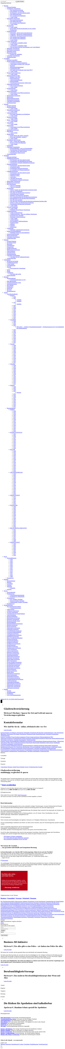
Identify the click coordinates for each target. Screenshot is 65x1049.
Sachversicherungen (12, 675)
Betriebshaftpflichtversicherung (15, 623)
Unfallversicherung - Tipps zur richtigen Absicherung (23, 214)
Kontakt (6, 689)
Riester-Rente (10, 134)
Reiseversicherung (11, 669)
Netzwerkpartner (11, 275)
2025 (14, 298)
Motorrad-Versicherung (13, 652)
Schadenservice (11, 598)
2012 (14, 317)
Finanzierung (10, 247)
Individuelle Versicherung (13, 18)
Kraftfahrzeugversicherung (13, 643)
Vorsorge (6, 104)
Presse (5, 556)
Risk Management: (6, 1017)
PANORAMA (14, 505)
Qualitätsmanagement (12, 262)
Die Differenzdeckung (15, 14)
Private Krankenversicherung (14, 61)
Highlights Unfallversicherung (17, 217)
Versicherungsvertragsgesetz (17, 595)
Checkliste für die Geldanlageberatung (19, 257)
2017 (14, 309)
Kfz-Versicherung (11, 184)
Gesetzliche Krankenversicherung (18, 63)
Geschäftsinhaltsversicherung (14, 630)
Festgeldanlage (10, 245)
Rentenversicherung (12, 117)
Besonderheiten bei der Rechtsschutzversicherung (22, 198)
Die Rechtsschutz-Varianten (17, 194)
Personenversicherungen (13, 653)
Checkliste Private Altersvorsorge (18, 151)
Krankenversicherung (12, 646)
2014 (14, 314)
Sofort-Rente (10, 122)
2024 (14, 302)
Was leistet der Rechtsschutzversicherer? (20, 192)
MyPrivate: (4, 1024)
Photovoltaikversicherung (13, 659)
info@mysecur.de (19, 699)
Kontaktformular (11, 692)
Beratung (6, 277)
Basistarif (12, 65)
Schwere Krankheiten (12, 207)
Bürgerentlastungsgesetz (13, 98)
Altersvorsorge (10, 609)
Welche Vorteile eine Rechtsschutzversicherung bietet (23, 190)
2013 (14, 315)
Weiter (2, 922)
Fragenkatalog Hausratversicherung (19, 168)
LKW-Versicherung (12, 649)
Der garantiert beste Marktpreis (18, 15)
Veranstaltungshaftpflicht (13, 682)
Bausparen (9, 244)
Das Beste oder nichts (15, 274)
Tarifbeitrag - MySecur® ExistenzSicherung (21, 35)
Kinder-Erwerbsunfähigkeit (14, 231)
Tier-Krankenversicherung (13, 678)
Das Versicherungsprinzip (16, 10)
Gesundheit (7, 58)
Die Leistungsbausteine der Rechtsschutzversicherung (23, 197)
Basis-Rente (10, 131)
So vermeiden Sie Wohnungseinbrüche (20, 170)
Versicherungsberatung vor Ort (18, 279)
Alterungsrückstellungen (16, 80)
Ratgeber (6, 579)
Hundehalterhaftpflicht (12, 640)
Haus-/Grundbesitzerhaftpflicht (14, 638)
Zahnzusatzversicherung (13, 84)
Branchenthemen (11, 408)
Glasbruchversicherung (13, 633)
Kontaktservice (11, 603)
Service (6, 591)
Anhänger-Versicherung (13, 611)
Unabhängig (10, 272)
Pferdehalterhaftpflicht (12, 655)
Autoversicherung (11, 615)
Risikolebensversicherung (13, 110)
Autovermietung (11, 251)
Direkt (8, 271)
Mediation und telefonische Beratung (19, 195)
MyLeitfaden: (4, 1022)
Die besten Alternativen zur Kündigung (20, 114)
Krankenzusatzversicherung (14, 648)
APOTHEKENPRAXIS (16, 472)
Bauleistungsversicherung (13, 182)
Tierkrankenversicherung (13, 100)
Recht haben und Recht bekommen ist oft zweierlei (23, 28)
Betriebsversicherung (12, 625)
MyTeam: (3, 1026)
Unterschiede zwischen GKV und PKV (20, 64)
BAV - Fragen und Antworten (17, 141)
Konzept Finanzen (11, 241)
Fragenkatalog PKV (15, 68)
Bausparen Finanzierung (13, 619)
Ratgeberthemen (11, 581)
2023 (14, 305)
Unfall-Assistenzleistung (16, 212)
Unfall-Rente (10, 228)
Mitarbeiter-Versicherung (13, 48)
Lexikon (21, 1044)
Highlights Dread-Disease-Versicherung (20, 209)
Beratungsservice (11, 291)
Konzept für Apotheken (16, 54)
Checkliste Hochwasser (16, 178)
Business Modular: (6, 1030)
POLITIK (12, 449)
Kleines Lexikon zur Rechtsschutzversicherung (22, 202)
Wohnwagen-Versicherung (13, 686)
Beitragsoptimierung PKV (13, 75)
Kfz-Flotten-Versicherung (13, 50)
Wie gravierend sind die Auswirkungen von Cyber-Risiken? (25, 47)
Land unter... (13, 177)
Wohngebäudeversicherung (14, 683)
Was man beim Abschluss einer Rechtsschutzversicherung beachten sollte (28, 201)
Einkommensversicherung (13, 628)
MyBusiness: (4, 1023)
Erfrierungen (13, 227)
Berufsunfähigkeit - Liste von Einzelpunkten (21, 148)
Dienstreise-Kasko (11, 51)
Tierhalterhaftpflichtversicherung (15, 679)
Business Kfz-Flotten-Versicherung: (10, 1034)
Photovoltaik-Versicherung (13, 181)
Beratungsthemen (11, 278)
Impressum (8, 1044)
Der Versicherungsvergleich (14, 606)
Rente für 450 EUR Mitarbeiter (18, 142)
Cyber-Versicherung (12, 41)
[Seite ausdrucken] (1, 1046)
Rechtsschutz (10, 25)
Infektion (12, 224)
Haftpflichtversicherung (13, 158)
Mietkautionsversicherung (13, 249)
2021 (14, 331)
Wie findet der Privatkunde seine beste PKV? (21, 70)
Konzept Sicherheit (12, 157)
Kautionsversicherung (12, 642)
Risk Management (11, 281)
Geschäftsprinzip (11, 265)
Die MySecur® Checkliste (16, 215)
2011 (14, 318)
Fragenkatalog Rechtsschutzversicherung (20, 204)
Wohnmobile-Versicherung (13, 685)
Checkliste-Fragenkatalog (13, 55)
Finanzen (6, 239)
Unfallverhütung (14, 219)
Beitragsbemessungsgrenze (17, 67)
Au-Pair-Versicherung (12, 612)
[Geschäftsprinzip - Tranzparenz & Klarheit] (4, 860)
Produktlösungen (34, 1044)
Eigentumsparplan (11, 254)
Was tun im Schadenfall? (16, 191)
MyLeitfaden (10, 285)
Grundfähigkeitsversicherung (14, 635)
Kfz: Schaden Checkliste (16, 599)
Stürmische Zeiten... (15, 175)
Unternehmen (7, 259)
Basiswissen (10, 97)
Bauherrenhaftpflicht (12, 616)
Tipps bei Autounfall (15, 185)
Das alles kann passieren (16, 200)
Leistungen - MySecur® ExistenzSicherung (21, 34)
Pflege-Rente (10, 125)
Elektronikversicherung (13, 629)
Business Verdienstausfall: (8, 1033)
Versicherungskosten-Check (14, 282)
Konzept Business (11, 7)
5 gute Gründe (13, 17)
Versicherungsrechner (15, 608)
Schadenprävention (15, 167)
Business (6, 5)
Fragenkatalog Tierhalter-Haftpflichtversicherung (22, 162)
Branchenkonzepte (11, 53)
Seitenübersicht (15, 1044)
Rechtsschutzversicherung (13, 665)
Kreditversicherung (12, 248)
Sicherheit (6, 155)
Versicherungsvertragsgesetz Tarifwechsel (20, 82)
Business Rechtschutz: (7, 1031)
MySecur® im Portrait (12, 261)
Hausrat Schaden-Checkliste (17, 601)
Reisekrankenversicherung (13, 95)
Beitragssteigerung (14, 78)
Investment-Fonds (11, 242)
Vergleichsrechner (11, 57)
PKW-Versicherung (12, 660)
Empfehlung (10, 693)
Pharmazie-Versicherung (13, 658)
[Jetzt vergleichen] (8, 785)
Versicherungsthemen (12, 294)
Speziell (9, 267)
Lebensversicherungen (12, 650)
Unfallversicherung (12, 211)
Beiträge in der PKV (15, 77)
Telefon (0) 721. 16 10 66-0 (8, 699)
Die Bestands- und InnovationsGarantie (20, 13)
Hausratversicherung (12, 164)
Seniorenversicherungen (13, 234)
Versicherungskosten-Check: (8, 1019)
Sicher (8, 269)
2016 (14, 311)
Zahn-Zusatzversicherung (16, 85)
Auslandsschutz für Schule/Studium (16, 613)
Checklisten (27, 1044)
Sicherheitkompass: (6, 1020)
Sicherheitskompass (12, 284)
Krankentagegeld (11, 88)
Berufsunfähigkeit (11, 107)
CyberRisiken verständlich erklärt (18, 43)
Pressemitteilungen (11, 558)
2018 (14, 308)
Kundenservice (11, 593)
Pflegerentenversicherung (13, 656)
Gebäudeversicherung (12, 171)
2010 (14, 431)
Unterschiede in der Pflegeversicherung (20, 92)
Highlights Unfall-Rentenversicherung (19, 229)
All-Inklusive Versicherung (13, 8)
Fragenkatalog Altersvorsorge (17, 152)
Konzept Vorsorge (11, 105)
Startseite (3, 1044)
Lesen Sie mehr (8, 730)
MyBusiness (10, 287)
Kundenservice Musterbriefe (17, 596)
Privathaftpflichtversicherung (14, 663)
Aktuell (6, 292)
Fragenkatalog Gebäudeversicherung (19, 180)
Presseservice (10, 578)
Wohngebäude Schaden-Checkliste (19, 602)
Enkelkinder (10, 145)
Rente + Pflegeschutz (12, 120)
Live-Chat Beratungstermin (14, 695)
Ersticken (12, 225)
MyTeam (9, 289)
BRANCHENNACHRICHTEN (18, 528)
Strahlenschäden (14, 222)
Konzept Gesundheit (12, 60)
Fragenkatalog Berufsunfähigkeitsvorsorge (20, 150)
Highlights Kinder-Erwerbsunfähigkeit (19, 232)
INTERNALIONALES (16, 432)
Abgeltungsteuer (11, 252)
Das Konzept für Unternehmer (17, 268)
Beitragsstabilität (14, 81)
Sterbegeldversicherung (13, 130)
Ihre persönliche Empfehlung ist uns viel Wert (15, 839)
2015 (14, 312)
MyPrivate (9, 288)
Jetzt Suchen (4, 935)
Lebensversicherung (12, 112)
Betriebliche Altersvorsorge (14, 140)
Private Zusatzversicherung (14, 72)
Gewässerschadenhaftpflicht (14, 632)
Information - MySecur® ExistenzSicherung (21, 33)
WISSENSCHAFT (15, 495)
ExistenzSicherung (11, 31)
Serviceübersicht (11, 592)
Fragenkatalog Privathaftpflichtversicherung (21, 161)
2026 (14, 297)
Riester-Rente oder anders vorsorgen (19, 135)
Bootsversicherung (11, 626)
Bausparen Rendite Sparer (13, 621)
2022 (14, 307)
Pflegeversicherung (12, 91)
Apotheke (18, 299)
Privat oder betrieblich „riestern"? (18, 137)
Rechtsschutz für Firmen (13, 666)
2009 (14, 541)
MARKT (12, 409)
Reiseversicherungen (12, 235)
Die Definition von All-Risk (17, 11)
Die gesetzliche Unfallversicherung (19, 221)
